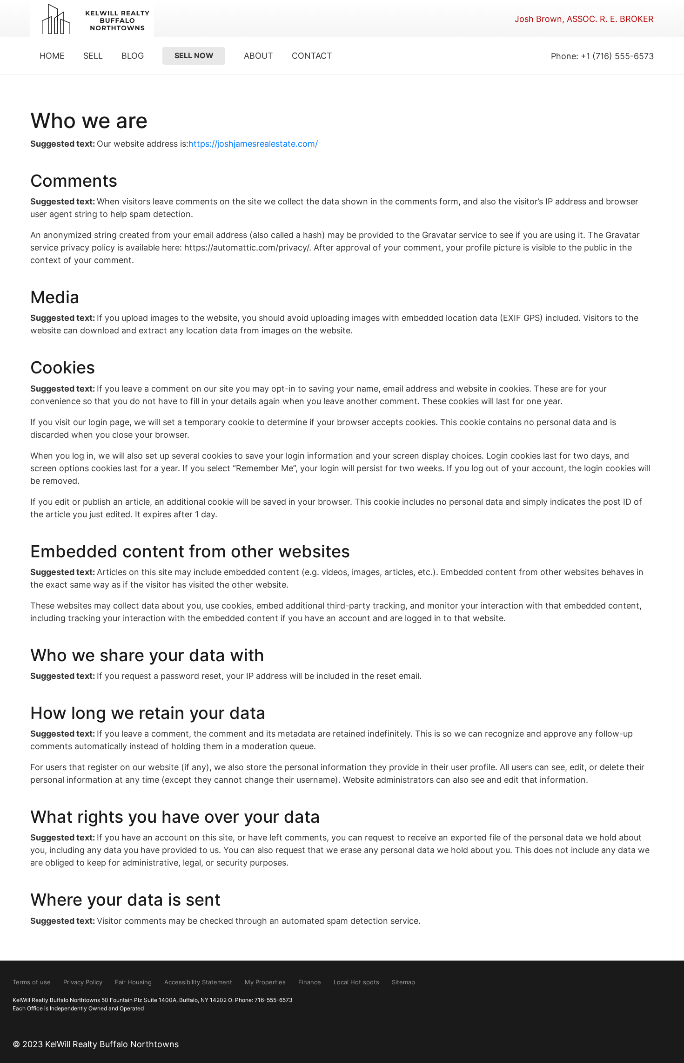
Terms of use (32, 982)
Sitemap (403, 982)
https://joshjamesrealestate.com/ (253, 144)
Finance (309, 982)
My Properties (265, 982)
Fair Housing (133, 982)
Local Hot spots (356, 982)
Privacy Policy (82, 982)
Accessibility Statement (198, 982)
